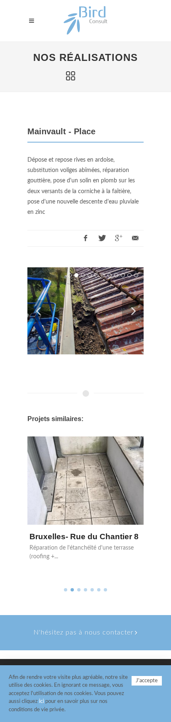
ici (41, 701)
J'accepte (147, 680)
